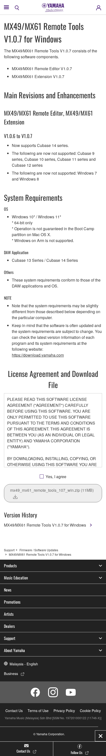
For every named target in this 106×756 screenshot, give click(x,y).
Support (9, 550)
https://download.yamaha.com (38, 355)
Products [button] (10, 566)
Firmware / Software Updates (38, 550)
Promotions (12, 602)
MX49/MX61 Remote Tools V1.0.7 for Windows (45, 525)
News (7, 590)
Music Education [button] (16, 578)
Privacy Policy (64, 710)
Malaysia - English (24, 663)
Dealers (9, 626)
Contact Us (14, 710)
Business (11, 673)
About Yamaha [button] (14, 650)
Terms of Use (38, 710)
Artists (9, 614)
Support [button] (9, 638)
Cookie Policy (90, 710)
